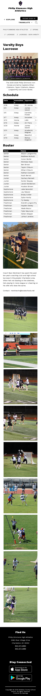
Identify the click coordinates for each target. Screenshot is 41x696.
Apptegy (25, 693)
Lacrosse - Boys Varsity (29, 34)
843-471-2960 (20, 646)
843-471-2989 (20, 649)
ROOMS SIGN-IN (28, 18)
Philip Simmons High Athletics (15, 29)
